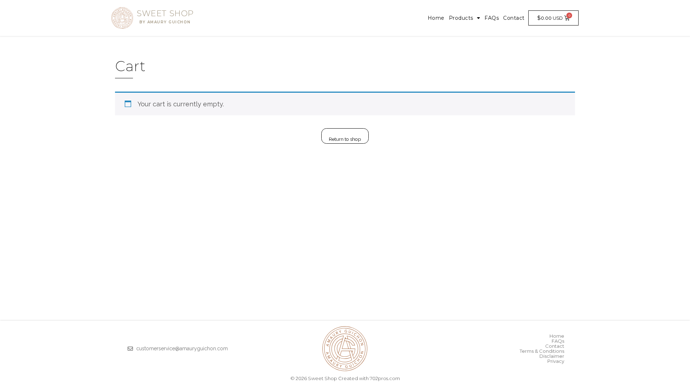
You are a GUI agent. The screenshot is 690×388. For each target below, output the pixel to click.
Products (461, 18)
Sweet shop (165, 16)
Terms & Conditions (542, 351)
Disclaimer (551, 356)
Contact (514, 18)
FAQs (491, 18)
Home (436, 18)
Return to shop (345, 139)
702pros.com (385, 378)
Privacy (555, 361)
